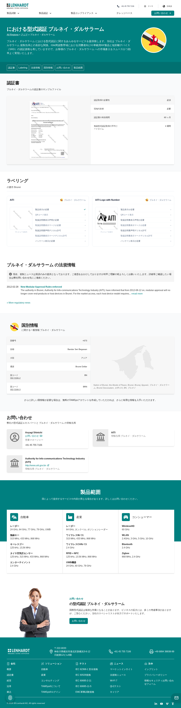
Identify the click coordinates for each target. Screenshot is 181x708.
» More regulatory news (18, 302)
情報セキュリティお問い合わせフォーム (159, 682)
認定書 (10, 675)
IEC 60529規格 (83, 675)
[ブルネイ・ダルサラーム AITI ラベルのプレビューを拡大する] (21, 218)
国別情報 (48, 67)
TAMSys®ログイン (50, 692)
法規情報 (35, 67)
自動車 (44, 669)
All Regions (13, 34)
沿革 (9, 686)
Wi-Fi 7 (113, 680)
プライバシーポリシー (155, 675)
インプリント (151, 669)
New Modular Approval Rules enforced (41, 287)
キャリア (114, 692)
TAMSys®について (50, 686)
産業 (43, 675)
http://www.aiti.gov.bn (35, 465)
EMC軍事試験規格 (85, 692)
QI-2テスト (115, 686)
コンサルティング (50, 680)
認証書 (11, 67)
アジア (24, 34)
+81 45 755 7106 (33, 445)
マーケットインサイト (121, 669)
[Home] (18, 6)
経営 (9, 680)
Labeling (23, 67)
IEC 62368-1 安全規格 (87, 669)
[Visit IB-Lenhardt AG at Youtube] (161, 703)
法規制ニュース (118, 675)
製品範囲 (78, 67)
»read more (137, 293)
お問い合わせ (63, 67)
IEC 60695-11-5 (83, 686)
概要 (9, 669)
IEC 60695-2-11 (83, 680)
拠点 (9, 692)
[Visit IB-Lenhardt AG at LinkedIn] (155, 703)
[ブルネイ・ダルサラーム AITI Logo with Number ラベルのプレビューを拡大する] (106, 218)
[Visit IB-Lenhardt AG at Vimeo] (167, 703)
